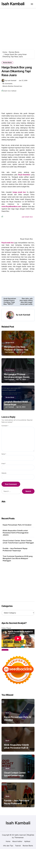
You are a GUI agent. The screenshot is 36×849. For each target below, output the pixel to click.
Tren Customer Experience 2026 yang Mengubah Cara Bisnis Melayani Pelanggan (17, 558)
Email (4, 463)
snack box (18, 86)
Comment (5, 425)
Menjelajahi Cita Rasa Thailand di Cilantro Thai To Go (17, 350)
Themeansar (19, 837)
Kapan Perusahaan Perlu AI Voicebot (17, 525)
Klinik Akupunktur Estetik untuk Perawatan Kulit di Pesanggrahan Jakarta (15, 532)
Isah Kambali (13, 3)
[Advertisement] (18, 27)
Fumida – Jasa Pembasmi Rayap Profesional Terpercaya (15, 549)
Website (4, 473)
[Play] (5, 650)
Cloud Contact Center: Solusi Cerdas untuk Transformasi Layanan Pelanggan (18, 542)
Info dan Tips (8, 846)
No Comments (7, 83)
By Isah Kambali (10, 80)
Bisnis (7, 740)
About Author (17, 841)
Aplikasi (27, 841)
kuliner (11, 86)
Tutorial (18, 846)
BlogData (30, 835)
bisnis (5, 86)
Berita (7, 713)
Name (4, 454)
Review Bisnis (7, 62)
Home (8, 841)
